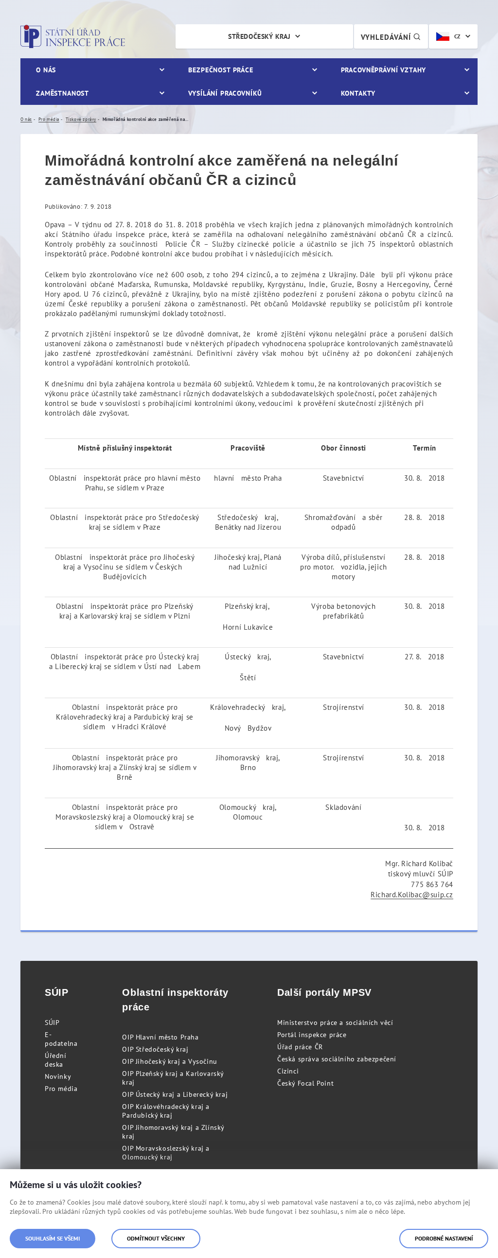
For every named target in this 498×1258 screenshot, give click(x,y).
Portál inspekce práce (312, 1034)
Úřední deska (56, 1060)
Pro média (61, 1088)
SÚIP (52, 1022)
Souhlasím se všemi (52, 1238)
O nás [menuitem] (46, 70)
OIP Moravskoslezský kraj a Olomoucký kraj (166, 1152)
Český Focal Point (305, 1083)
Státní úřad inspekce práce (72, 36)
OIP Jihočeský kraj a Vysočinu (169, 1061)
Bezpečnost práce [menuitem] (220, 70)
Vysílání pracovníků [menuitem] (225, 93)
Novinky (58, 1076)
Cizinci (288, 1071)
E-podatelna (61, 1039)
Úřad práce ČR (300, 1046)
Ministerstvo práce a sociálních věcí (335, 1022)
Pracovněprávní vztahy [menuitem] (384, 70)
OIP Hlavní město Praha (160, 1037)
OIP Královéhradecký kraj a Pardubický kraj (166, 1111)
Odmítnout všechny (156, 1238)
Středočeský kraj (259, 36)
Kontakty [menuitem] (358, 93)
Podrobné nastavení (444, 1238)
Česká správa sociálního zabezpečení (336, 1059)
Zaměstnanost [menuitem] (62, 93)
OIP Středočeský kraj (155, 1049)
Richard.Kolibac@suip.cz (412, 894)
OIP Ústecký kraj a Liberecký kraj (175, 1094)
